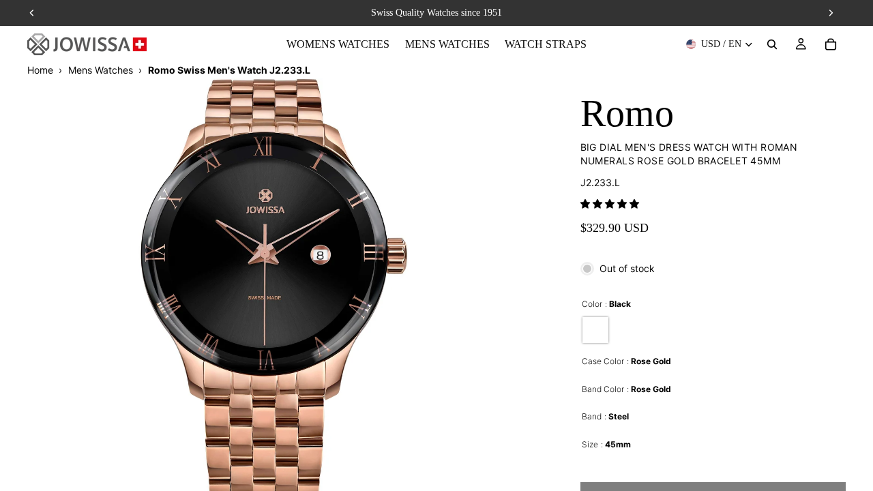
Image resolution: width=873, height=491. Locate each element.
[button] (609, 203)
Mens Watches (100, 70)
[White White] (595, 330)
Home (40, 70)
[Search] (772, 44)
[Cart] (831, 44)
